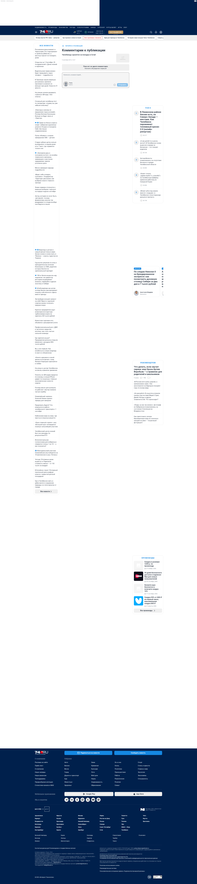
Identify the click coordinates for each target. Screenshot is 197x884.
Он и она (118, 762)
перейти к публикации (74, 46)
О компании (39, 769)
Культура (94, 769)
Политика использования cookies (109, 865)
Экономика (142, 775)
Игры (120, 27)
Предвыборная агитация (44, 782)
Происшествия (120, 772)
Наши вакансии (40, 775)
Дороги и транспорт (71, 775)
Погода (72, 27)
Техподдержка (40, 779)
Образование (96, 785)
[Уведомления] (155, 32)
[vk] (72, 800)
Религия (118, 782)
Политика (118, 769)
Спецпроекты (143, 779)
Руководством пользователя (108, 855)
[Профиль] (160, 32)
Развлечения (119, 779)
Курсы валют (111, 27)
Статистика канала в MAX (44, 785)
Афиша (93, 27)
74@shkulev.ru (57, 862)
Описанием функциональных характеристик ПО (114, 857)
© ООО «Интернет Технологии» (44, 877)
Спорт (140, 762)
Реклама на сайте (41, 762)
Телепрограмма (83, 27)
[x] (88, 800)
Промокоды (52, 27)
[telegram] (66, 800)
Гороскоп (101, 27)
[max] (82, 800)
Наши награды (40, 772)
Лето (93, 772)
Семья (117, 785)
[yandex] (98, 800)
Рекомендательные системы (108, 868)
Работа (117, 775)
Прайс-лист (39, 766)
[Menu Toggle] (36, 32)
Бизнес (67, 766)
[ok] (77, 800)
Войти (71, 84)
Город (66, 772)
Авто (66, 762)
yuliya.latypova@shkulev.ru (141, 848)
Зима (93, 762)
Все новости (46, 45)
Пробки (89, 32)
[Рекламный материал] (115, 32)
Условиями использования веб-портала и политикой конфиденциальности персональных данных (129, 858)
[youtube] (93, 800)
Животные (68, 782)
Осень (117, 766)
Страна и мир (143, 769)
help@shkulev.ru (48, 865)
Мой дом (94, 775)
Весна (66, 769)
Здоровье (68, 785)
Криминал (95, 766)
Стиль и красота (144, 766)
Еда (65, 779)
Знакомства (63, 27)
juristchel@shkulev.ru (82, 863)
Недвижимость (41, 27)
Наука (93, 779)
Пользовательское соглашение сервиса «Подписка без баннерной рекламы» (122, 871)
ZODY (125, 27)
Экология (141, 772)
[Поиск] (151, 32)
